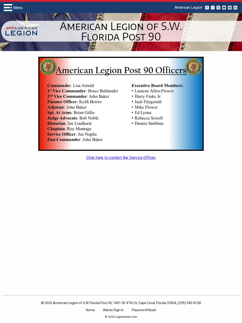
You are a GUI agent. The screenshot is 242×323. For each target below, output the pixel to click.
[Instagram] (218, 7)
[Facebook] (207, 7)
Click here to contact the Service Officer (121, 157)
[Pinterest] (230, 7)
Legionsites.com (126, 317)
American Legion (188, 7)
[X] (213, 7)
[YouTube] (224, 7)
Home (90, 310)
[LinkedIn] (235, 7)
